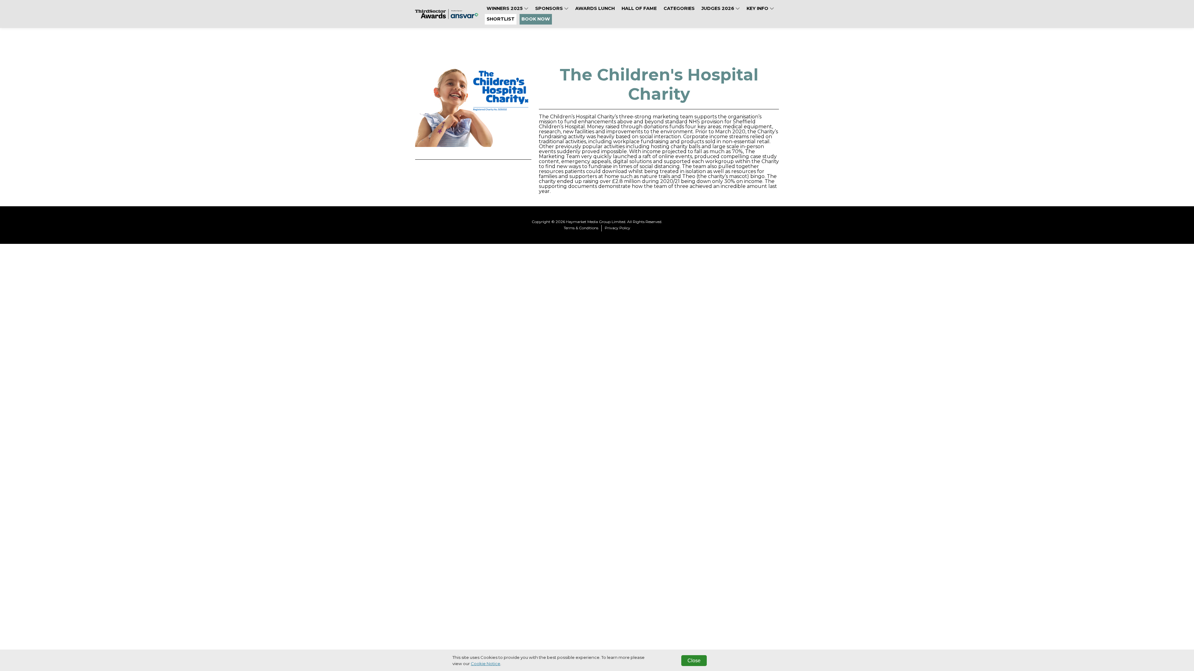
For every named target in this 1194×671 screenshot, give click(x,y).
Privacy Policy (617, 228)
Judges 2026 (718, 8)
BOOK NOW (535, 19)
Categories (679, 8)
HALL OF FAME (639, 8)
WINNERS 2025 (505, 8)
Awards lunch (595, 8)
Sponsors (549, 8)
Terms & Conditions (581, 228)
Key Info (758, 8)
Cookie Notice (485, 663)
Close (694, 660)
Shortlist (501, 19)
